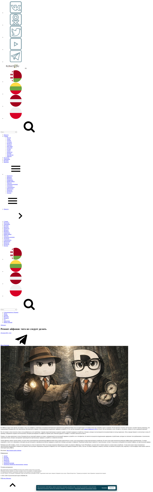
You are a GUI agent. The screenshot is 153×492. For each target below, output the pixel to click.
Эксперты (9, 185)
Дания (8, 150)
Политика (6, 157)
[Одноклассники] (16, 25)
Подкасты (9, 191)
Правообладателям (9, 463)
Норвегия (9, 152)
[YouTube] (16, 49)
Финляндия (10, 155)
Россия (9, 137)
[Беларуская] (16, 81)
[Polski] (16, 118)
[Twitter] (16, 37)
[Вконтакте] (16, 12)
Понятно (111, 487)
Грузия (9, 149)
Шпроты (9, 177)
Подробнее (104, 487)
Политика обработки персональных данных (16, 464)
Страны (6, 136)
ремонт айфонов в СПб (90, 429)
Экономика (7, 159)
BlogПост (9, 178)
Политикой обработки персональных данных (85, 488)
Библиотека (10, 188)
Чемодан (9, 183)
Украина (9, 145)
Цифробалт (10, 180)
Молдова (6, 316)
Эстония (9, 142)
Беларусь (9, 143)
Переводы (10, 175)
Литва (8, 139)
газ (4, 319)
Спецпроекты (11, 187)
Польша (9, 153)
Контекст (6, 162)
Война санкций (8, 322)
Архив (5, 456)
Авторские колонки (12, 184)
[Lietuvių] (16, 94)
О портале (6, 461)
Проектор (9, 190)
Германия (9, 147)
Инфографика (11, 181)
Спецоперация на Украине (11, 312)
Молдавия (10, 146)
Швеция (9, 156)
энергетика (7, 321)
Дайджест (3, 325)
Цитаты (9, 193)
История (6, 160)
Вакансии (6, 460)
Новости (6, 135)
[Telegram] (16, 61)
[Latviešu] (16, 106)
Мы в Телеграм (5, 345)
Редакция (6, 458)
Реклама (6, 457)
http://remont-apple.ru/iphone (14, 450)
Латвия (9, 140)
